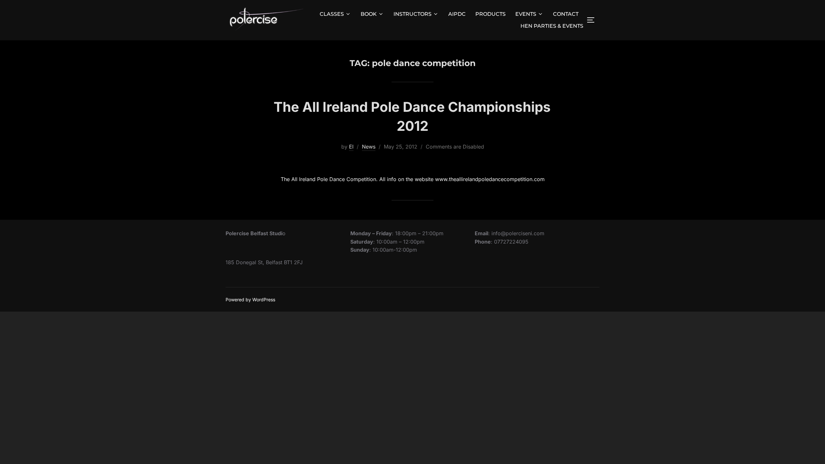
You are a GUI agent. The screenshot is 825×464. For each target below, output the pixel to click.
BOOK (369, 14)
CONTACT (565, 14)
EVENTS (525, 14)
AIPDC (457, 14)
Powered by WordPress (250, 299)
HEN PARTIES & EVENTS (551, 26)
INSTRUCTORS (412, 14)
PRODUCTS (490, 14)
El (351, 146)
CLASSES (332, 14)
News (368, 146)
